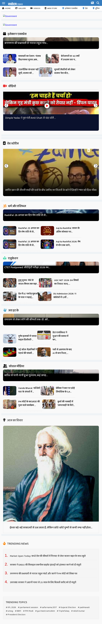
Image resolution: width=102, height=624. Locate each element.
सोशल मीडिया (16, 366)
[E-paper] (92, 3)
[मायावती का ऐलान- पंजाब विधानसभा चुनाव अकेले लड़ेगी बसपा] (9, 59)
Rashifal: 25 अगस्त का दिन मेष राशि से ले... (28, 230)
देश (86, 8)
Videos (37, 8)
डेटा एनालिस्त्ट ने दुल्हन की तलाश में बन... (60, 336)
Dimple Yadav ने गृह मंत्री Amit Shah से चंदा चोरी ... (30, 118)
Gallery (22, 8)
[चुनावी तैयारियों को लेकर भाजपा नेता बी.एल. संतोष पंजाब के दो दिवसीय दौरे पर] (45, 72)
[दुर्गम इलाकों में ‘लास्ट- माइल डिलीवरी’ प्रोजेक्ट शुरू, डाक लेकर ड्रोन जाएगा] (9, 339)
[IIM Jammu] (10, 25)
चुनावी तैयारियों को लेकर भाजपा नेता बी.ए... (64, 71)
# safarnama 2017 (48, 607)
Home (8, 8)
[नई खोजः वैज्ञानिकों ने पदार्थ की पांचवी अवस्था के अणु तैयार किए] (9, 352)
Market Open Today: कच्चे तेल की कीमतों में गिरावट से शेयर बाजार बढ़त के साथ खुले (48, 556)
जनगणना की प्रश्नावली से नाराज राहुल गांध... (26, 43)
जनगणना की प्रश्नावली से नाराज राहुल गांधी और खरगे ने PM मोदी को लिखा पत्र (43, 574)
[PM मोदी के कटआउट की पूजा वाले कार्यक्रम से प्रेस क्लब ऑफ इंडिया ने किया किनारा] (9, 405)
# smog (9, 611)
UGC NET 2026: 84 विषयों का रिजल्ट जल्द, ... (66, 282)
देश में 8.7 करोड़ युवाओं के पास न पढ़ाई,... (28, 295)
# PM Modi (28, 611)
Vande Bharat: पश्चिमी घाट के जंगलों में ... (29, 390)
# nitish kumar (78, 611)
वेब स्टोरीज (13, 143)
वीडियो (12, 86)
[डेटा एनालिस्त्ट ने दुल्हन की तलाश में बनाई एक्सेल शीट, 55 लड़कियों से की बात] (44, 335)
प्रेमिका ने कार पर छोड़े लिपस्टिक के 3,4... (65, 390)
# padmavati (84, 607)
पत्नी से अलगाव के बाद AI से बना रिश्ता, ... (62, 351)
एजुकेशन (12, 258)
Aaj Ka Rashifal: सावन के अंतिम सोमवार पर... (68, 230)
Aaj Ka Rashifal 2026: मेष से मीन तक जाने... (68, 243)
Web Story (52, 8)
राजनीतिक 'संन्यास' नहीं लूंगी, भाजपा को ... (28, 71)
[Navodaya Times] (15, 3)
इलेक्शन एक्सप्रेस (71, 8)
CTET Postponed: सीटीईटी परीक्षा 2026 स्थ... (27, 267)
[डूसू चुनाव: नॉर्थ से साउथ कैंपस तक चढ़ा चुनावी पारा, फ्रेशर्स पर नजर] (9, 283)
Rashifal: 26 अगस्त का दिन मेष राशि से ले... (25, 215)
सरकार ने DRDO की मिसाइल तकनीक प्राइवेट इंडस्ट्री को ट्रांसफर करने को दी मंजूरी (46, 565)
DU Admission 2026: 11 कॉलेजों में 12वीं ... (64, 295)
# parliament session (28, 607)
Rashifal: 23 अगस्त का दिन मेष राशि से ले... (28, 243)
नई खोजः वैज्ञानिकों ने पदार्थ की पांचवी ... (27, 351)
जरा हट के (13, 310)
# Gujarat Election (67, 607)
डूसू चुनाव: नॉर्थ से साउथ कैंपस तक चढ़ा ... (28, 282)
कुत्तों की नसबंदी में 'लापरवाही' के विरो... (66, 403)
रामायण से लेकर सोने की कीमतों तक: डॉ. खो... (26, 319)
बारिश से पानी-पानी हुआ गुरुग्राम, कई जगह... (26, 375)
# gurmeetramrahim (45, 611)
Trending (18, 543)
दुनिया (97, 8)
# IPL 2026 (11, 607)
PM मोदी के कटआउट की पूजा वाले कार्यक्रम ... (29, 403)
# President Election (15, 614)
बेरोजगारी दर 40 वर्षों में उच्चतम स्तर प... (70, 58)
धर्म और (16, 206)
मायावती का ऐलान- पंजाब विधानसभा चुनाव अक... (29, 58)
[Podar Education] (10, 16)
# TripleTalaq (63, 611)
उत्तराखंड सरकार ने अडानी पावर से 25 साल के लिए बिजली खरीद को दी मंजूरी (43, 582)
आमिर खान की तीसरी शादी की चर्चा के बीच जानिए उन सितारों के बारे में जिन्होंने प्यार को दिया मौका (51, 190)
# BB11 (18, 611)
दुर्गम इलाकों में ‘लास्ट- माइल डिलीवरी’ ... (27, 338)
